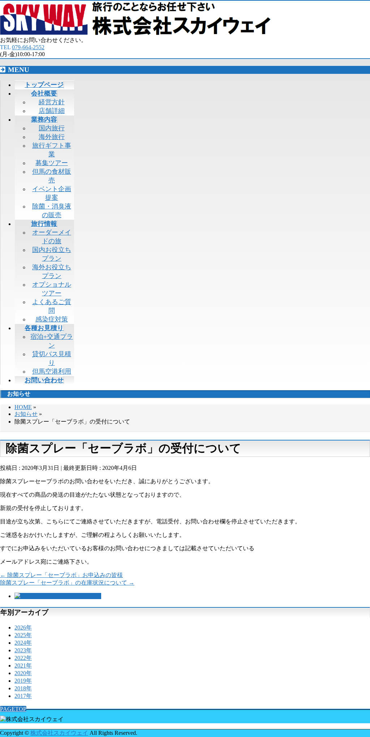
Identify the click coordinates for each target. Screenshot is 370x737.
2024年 (23, 643)
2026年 (23, 627)
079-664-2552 (28, 47)
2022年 (23, 658)
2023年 (23, 650)
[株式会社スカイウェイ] (135, 33)
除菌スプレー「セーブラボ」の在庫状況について (67, 583)
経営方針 (52, 102)
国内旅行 (52, 128)
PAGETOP (13, 709)
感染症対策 (51, 319)
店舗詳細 (52, 110)
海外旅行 (52, 136)
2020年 (23, 673)
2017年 (23, 696)
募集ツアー (51, 163)
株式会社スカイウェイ (59, 733)
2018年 (23, 688)
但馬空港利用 (51, 371)
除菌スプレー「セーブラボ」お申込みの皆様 (61, 575)
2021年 (23, 665)
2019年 (23, 681)
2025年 (23, 635)
